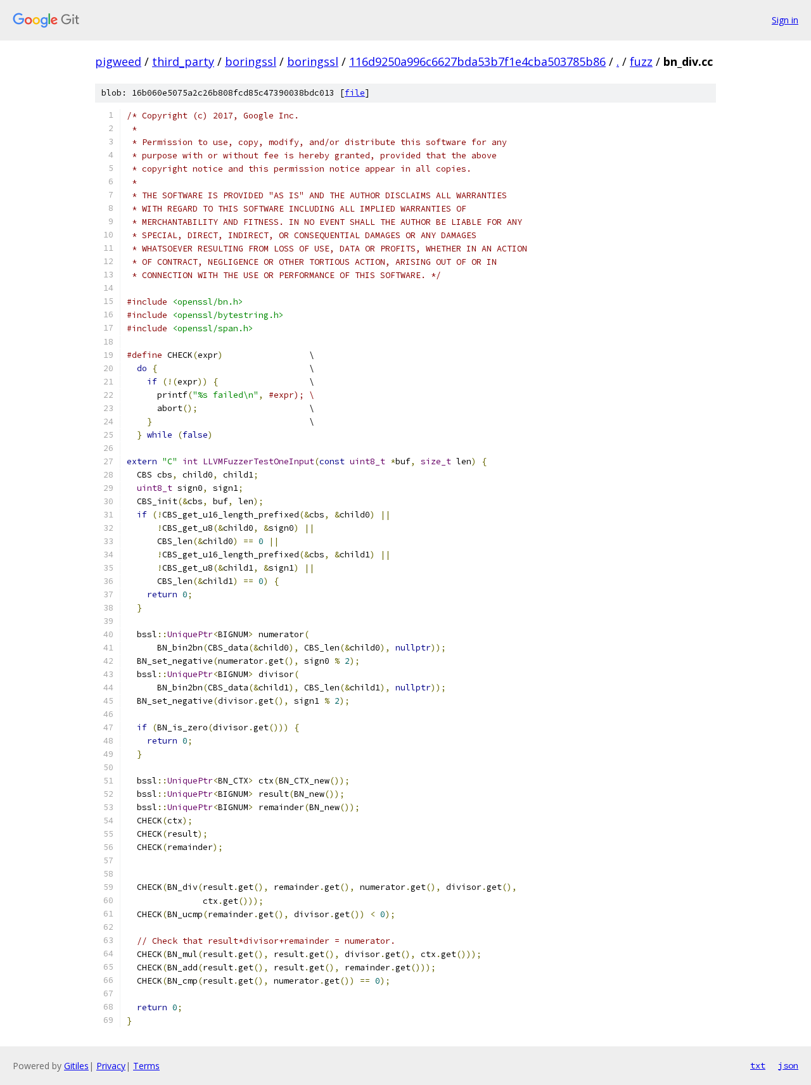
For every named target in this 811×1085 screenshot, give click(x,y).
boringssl (250, 61)
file (355, 92)
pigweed (118, 61)
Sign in (785, 20)
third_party (183, 61)
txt (757, 1065)
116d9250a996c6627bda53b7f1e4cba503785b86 (477, 61)
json (788, 1065)
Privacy (110, 1066)
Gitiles (76, 1066)
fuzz (641, 61)
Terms (146, 1066)
